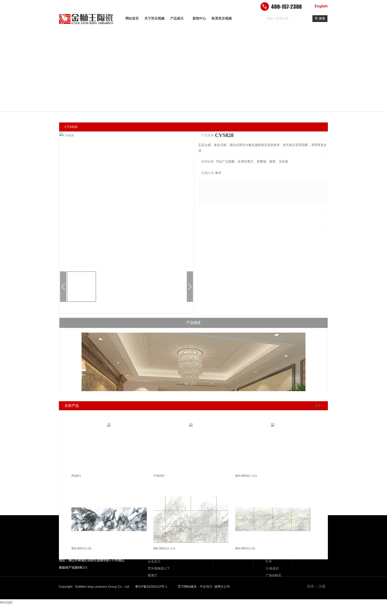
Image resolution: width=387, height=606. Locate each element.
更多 (318, 405)
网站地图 (6, 602)
